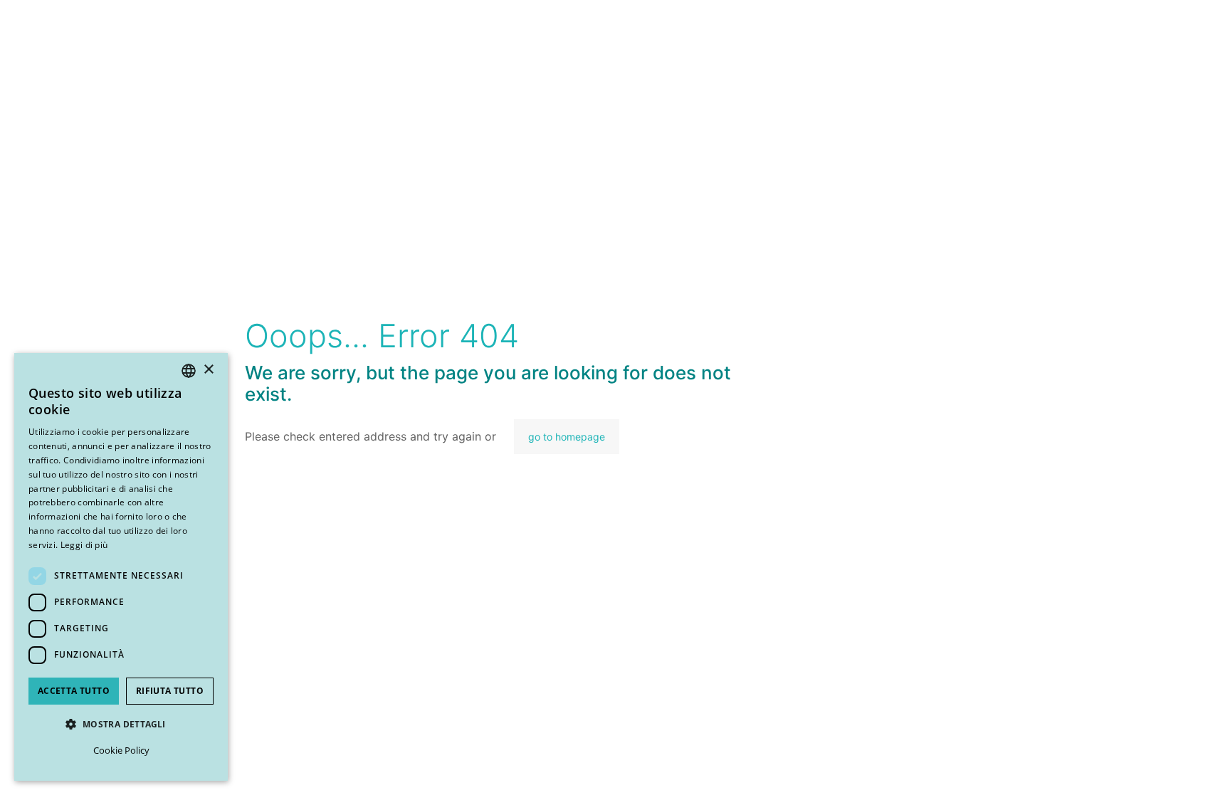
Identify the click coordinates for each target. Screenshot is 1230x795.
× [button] (208, 369)
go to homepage (566, 437)
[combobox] (189, 371)
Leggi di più (84, 545)
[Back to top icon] (1144, 766)
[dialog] (121, 567)
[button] (121, 724)
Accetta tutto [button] (74, 691)
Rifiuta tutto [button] (170, 691)
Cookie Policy (121, 750)
